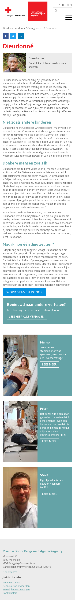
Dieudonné (52, 28)
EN (59, 4)
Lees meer (49, 364)
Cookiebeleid (10, 593)
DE (63, 4)
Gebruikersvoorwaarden (16, 586)
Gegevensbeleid (11, 582)
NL (71, 4)
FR (67, 4)
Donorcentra (10, 572)
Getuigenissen (35, 28)
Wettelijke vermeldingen (16, 589)
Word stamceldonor (14, 28)
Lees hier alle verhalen (26, 317)
